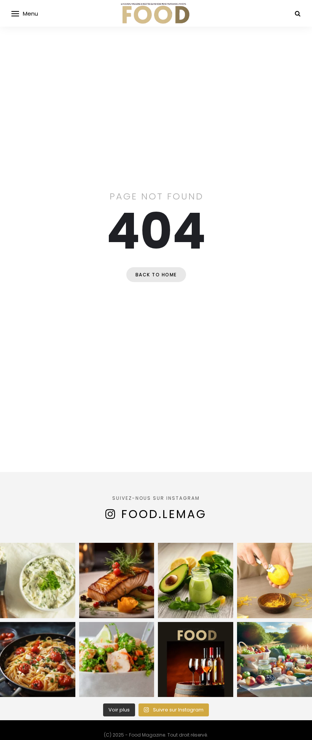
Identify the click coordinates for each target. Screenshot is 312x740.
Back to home (156, 274)
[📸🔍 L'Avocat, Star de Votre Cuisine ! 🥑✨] (195, 580)
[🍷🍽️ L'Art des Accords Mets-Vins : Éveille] (195, 659)
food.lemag (164, 514)
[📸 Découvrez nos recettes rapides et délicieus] (116, 659)
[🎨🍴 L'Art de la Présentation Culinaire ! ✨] (116, 580)
